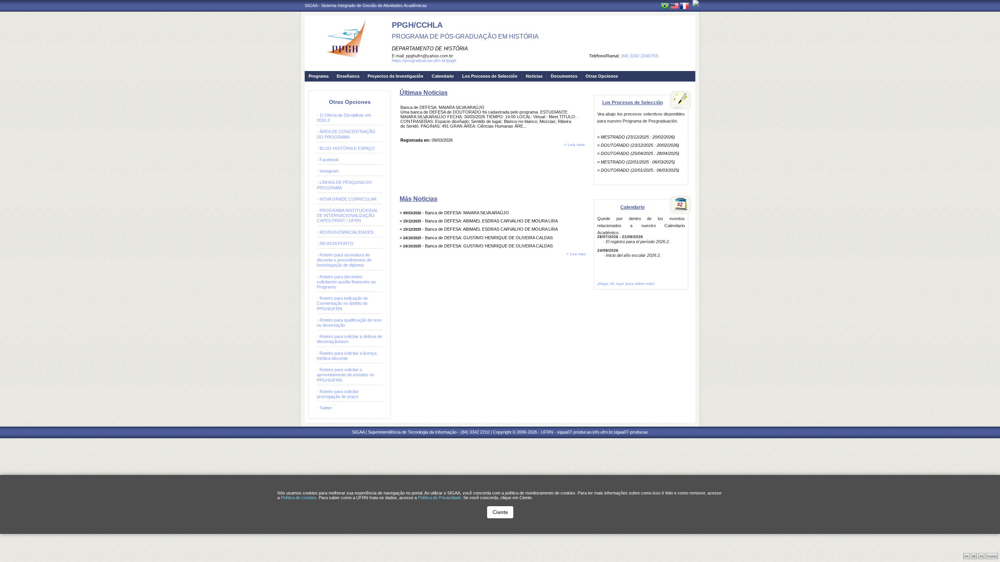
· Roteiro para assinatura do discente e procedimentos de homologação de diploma (344, 260)
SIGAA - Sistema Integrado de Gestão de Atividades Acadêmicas (366, 5)
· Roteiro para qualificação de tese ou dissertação (349, 322)
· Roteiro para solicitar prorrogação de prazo (338, 394)
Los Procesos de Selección (490, 76)
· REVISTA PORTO (335, 243)
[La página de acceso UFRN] (696, 3)
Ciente (500, 512)
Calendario (443, 76)
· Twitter (324, 407)
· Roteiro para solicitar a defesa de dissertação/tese (349, 339)
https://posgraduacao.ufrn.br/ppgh (424, 60)
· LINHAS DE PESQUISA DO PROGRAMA (344, 185)
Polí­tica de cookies (298, 497)
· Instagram (328, 171)
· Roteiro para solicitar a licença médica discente (347, 356)
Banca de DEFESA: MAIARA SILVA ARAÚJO (442, 107)
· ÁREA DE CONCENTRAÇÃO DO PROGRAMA (346, 134)
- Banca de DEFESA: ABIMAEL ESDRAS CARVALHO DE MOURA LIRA (480, 221)
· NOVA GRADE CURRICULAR (347, 199)
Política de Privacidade (439, 497)
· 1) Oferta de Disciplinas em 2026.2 (344, 118)
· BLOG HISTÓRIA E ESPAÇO (346, 148)
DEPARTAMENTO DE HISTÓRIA (430, 49)
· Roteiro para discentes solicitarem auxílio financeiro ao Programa (346, 281)
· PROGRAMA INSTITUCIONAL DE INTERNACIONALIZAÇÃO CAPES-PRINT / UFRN (347, 215)
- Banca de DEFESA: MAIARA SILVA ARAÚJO (456, 212)
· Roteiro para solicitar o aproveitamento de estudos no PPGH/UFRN (345, 374)
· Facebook (328, 159)
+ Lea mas (576, 254)
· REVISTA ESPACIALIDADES (345, 232)
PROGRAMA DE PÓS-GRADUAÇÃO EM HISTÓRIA (465, 36)
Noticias (534, 76)
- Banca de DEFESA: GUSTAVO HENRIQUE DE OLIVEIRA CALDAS (478, 237)
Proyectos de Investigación (395, 76)
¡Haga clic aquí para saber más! (626, 283)
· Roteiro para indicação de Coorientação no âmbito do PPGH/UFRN (342, 303)
